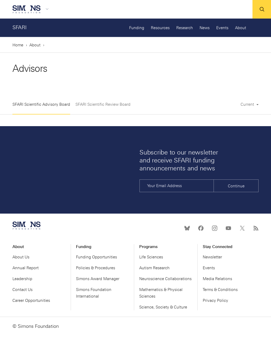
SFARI (19, 27)
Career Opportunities (31, 300)
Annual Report (25, 268)
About (240, 27)
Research (184, 27)
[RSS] (256, 228)
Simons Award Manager (97, 278)
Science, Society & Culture (163, 307)
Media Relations (217, 278)
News (205, 27)
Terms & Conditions (220, 289)
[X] (242, 228)
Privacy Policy (215, 300)
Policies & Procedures (95, 268)
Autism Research (154, 268)
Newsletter (212, 257)
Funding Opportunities (96, 257)
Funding (136, 27)
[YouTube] (228, 228)
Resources (160, 27)
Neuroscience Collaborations (165, 278)
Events (222, 27)
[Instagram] (214, 228)
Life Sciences (151, 257)
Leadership (22, 278)
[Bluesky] (187, 228)
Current (248, 104)
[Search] (261, 9)
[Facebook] (201, 228)
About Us (20, 257)
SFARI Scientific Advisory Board (41, 104)
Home (17, 45)
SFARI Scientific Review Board (102, 104)
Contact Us (22, 289)
